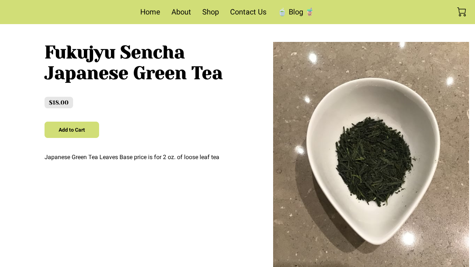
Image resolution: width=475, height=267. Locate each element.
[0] (461, 11)
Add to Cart (72, 130)
